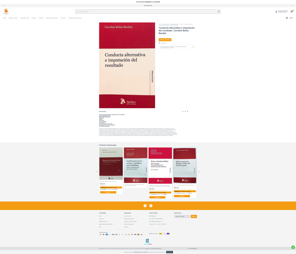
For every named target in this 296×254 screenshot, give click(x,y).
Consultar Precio (165, 39)
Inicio (4, 18)
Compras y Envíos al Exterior (130, 221)
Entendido (169, 252)
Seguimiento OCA (103, 221)
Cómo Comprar (127, 216)
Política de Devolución (129, 224)
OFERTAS (41, 18)
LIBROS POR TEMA (13, 18)
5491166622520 (152, 216)
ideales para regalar (52, 18)
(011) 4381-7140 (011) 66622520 (156, 218)
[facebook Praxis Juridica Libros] (150, 205)
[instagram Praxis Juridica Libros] (145, 205)
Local (100, 226)
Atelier (181, 24)
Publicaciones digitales (75, 18)
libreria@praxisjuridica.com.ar (155, 221)
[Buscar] (218, 11)
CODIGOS (34, 18)
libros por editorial (165, 24)
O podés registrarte (282, 12)
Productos (101, 218)
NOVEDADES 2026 (24, 18)
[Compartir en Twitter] (185, 111)
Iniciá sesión (284, 11)
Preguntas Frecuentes (129, 218)
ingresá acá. (147, 248)
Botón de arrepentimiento (156, 248)
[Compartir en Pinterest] (187, 111)
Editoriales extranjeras (175, 24)
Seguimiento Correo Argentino (106, 224)
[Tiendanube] (192, 248)
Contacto (63, 18)
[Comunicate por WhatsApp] (293, 247)
